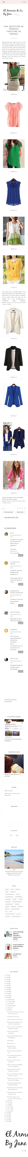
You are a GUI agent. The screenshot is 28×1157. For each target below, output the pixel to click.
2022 (7, 983)
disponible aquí (14, 287)
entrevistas (13, 906)
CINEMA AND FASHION (9, 894)
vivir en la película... (16, 916)
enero (8, 1111)
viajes (10, 911)
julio (8, 1009)
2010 (7, 1121)
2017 (7, 993)
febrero (9, 1109)
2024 (7, 979)
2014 (7, 1113)
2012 (7, 1117)
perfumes (17, 904)
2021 (7, 985)
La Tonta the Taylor (15, 562)
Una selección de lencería (17, 954)
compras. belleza (9, 904)
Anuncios (20, 906)
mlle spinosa (15, 612)
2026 (7, 975)
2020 (7, 987)
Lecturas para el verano (13, 1016)
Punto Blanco (10, 1040)
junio (8, 1100)
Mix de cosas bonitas (10, 913)
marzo (9, 1107)
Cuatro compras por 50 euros (14, 1019)
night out (19, 913)
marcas (7, 889)
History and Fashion (17, 901)
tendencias (12, 891)
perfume (7, 906)
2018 (7, 991)
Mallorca (7, 916)
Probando (17, 889)
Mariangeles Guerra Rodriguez (16, 591)
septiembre (10, 1005)
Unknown (13, 629)
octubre (9, 1003)
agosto (9, 1007)
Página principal (9, 790)
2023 (7, 981)
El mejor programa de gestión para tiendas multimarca (18, 946)
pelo (6, 911)
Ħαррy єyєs (14, 658)
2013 (7, 1115)
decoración (8, 899)
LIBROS (6, 891)
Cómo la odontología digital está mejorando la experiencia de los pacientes (18, 935)
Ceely (12, 533)
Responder (21, 555)
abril (8, 1104)
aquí (16, 94)
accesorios (8, 901)
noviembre (10, 1001)
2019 (7, 989)
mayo (8, 1102)
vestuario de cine (9, 896)
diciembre (9, 999)
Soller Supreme (11, 1043)
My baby (15, 899)
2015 (7, 997)
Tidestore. (22, 44)
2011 (7, 1119)
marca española (18, 896)
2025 (7, 977)
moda (12, 889)
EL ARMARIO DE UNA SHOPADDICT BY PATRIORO (16, 647)
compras (20, 899)
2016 (7, 995)
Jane (13, 38)
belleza (17, 894)
